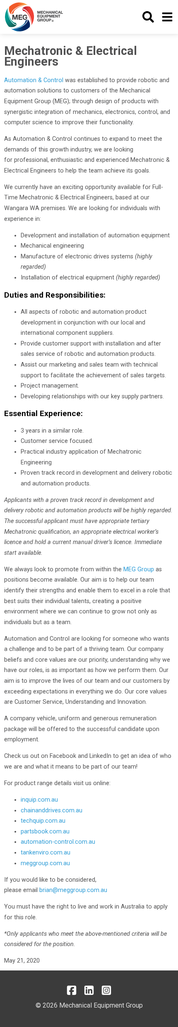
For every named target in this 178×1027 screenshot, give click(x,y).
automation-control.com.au (58, 841)
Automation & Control (33, 80)
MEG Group (138, 569)
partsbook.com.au (45, 831)
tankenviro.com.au (45, 852)
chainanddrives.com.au (51, 810)
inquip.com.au (39, 799)
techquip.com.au (43, 820)
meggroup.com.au (45, 863)
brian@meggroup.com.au (73, 890)
